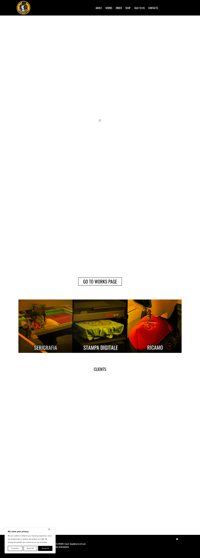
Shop (128, 7)
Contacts (153, 7)
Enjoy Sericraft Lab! (100, 79)
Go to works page (100, 281)
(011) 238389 (58, 543)
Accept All (45, 548)
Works (108, 7)
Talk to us (139, 7)
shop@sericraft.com (78, 543)
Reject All (30, 548)
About (99, 7)
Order (119, 7)
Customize (15, 548)
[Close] (51, 529)
